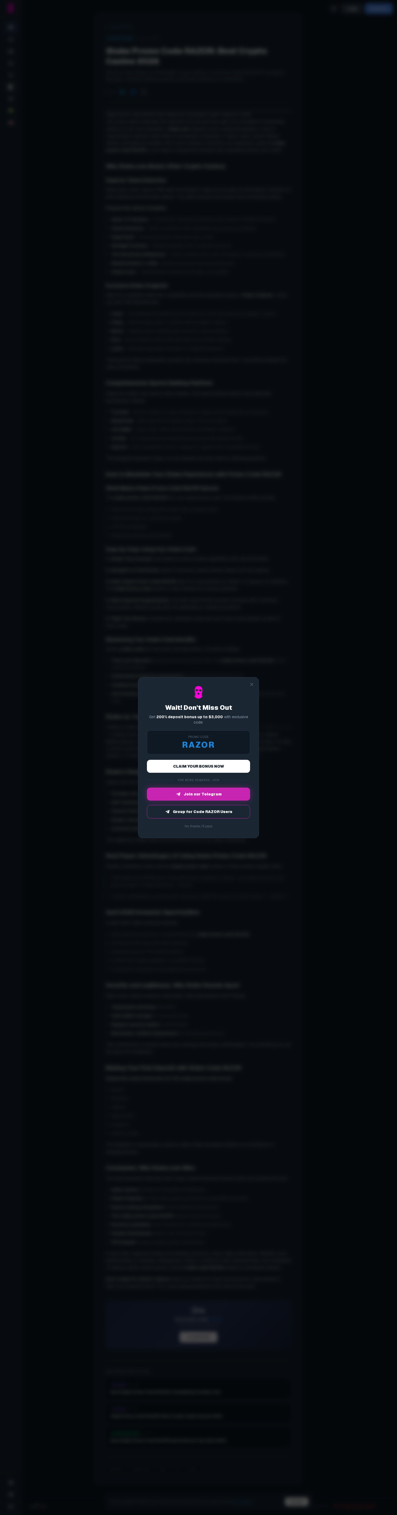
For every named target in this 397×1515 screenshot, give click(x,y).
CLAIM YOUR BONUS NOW (198, 766)
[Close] (251, 684)
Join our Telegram (203, 794)
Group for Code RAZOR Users (202, 811)
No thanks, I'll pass (198, 826)
